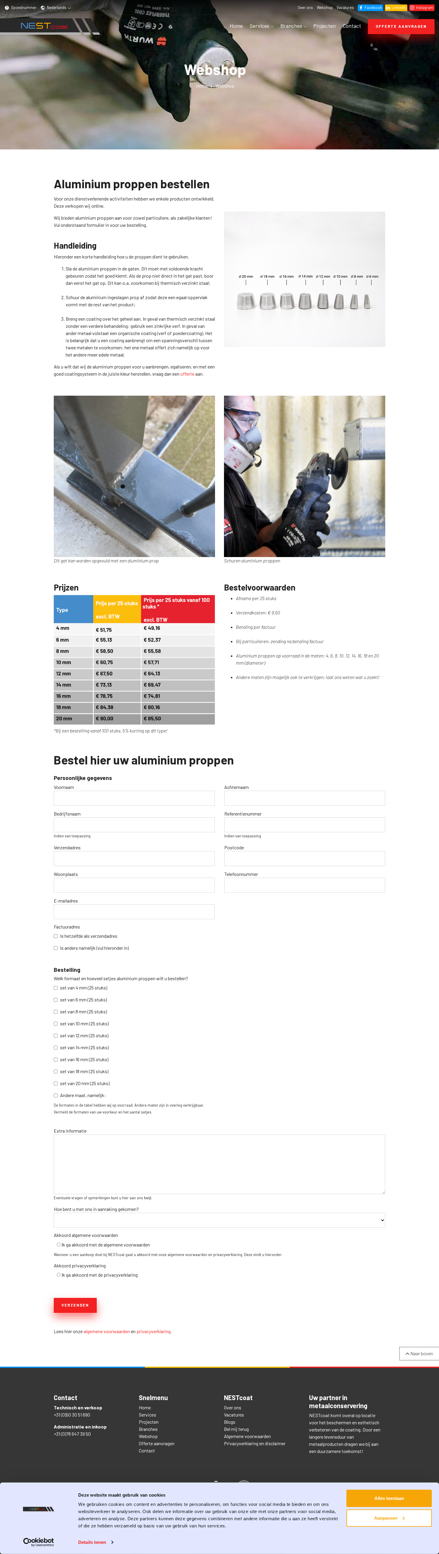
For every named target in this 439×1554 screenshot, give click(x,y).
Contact (352, 25)
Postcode (234, 847)
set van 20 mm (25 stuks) (85, 1083)
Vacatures (345, 7)
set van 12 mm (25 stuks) (84, 1035)
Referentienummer (243, 813)
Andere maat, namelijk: (83, 1095)
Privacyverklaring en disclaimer (254, 1443)
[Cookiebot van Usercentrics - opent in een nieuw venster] (39, 1542)
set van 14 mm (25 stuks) (84, 1047)
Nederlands (56, 7)
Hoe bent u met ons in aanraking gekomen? (96, 1209)
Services (260, 25)
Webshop (325, 7)
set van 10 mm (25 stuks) (84, 1023)
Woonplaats (66, 874)
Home (236, 25)
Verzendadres (67, 847)
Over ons (305, 7)
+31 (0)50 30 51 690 (72, 1414)
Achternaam (236, 787)
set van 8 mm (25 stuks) (83, 1011)
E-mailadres (66, 900)
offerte (187, 374)
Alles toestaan (389, 1498)
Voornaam (64, 787)
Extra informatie (70, 1131)
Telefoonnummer (241, 874)
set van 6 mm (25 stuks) (83, 999)
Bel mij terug (236, 1429)
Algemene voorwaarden (247, 1436)
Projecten (324, 25)
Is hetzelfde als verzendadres (88, 936)
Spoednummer (23, 7)
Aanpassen (385, 1517)
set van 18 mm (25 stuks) (84, 1071)
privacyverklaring (153, 1331)
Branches (291, 25)
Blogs (229, 1422)
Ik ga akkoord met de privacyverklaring (100, 1275)
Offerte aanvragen (401, 26)
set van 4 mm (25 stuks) (83, 987)
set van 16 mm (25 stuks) (84, 1059)
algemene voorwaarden (107, 1331)
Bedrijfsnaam (67, 813)
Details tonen (92, 1542)
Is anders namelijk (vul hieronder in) (94, 948)
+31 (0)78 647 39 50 (72, 1434)
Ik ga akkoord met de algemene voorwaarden (106, 1244)
